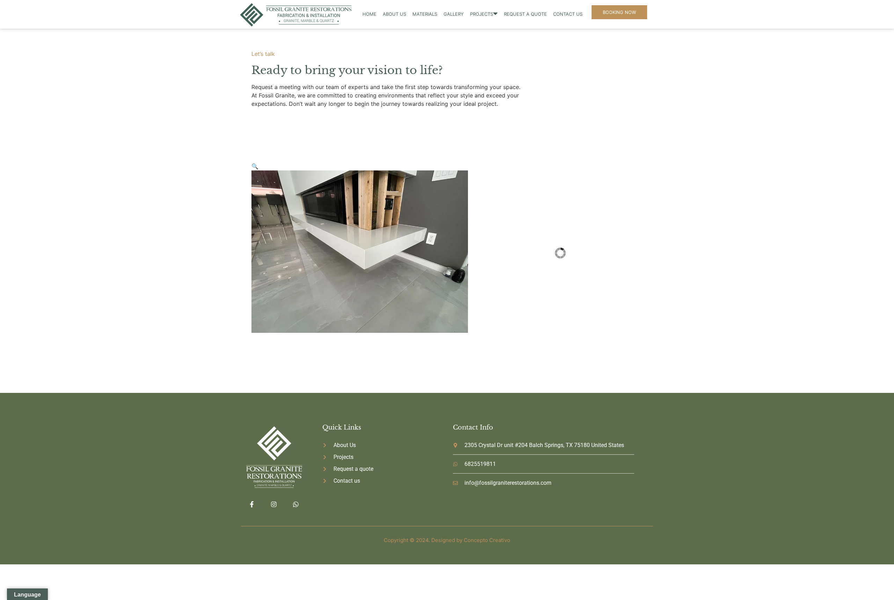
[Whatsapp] (295, 504)
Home (369, 14)
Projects (481, 14)
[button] (254, 166)
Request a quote (525, 14)
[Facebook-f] (251, 504)
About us (394, 14)
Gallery (454, 14)
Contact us (567, 14)
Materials (424, 14)
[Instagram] (273, 504)
